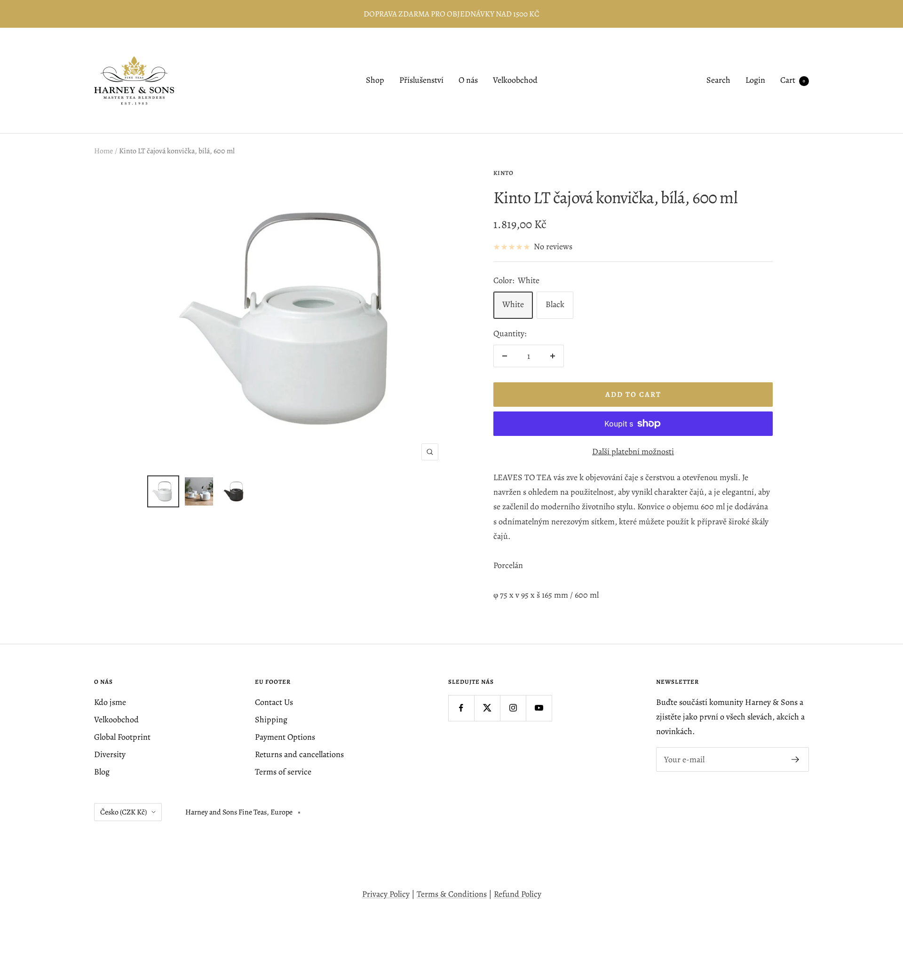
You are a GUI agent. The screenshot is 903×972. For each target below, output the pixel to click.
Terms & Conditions (452, 894)
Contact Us (274, 702)
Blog (102, 771)
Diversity (110, 754)
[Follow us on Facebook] (461, 708)
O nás (468, 80)
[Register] (796, 759)
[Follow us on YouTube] (539, 708)
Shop (375, 80)
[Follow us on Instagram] (513, 708)
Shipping (271, 719)
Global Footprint (122, 737)
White (513, 304)
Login (755, 80)
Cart (792, 80)
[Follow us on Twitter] (487, 708)
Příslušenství (421, 80)
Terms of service (283, 771)
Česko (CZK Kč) (123, 812)
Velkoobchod (515, 80)
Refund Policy (517, 894)
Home (103, 151)
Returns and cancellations (299, 754)
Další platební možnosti (633, 451)
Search (718, 80)
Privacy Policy (386, 894)
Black (555, 304)
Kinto (503, 173)
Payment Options (285, 737)
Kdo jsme (110, 702)
